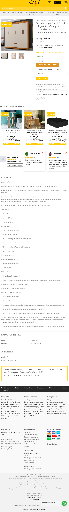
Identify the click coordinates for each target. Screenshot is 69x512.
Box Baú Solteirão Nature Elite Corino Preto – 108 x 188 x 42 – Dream (57, 132)
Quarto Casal (45, 20)
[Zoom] (3, 49)
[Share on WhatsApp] (37, 98)
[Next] (30, 35)
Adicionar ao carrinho (48, 65)
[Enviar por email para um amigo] (43, 98)
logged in (19, 375)
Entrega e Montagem (31, 437)
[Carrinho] (66, 2)
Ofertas (26, 446)
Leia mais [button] (51, 168)
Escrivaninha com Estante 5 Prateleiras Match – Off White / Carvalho (34, 132)
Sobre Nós (27, 432)
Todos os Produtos (30, 444)
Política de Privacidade (31, 439)
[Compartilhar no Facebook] (40, 98)
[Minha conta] (49, 2)
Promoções (56, 94)
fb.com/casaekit (34, 499)
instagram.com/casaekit (34, 497)
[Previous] (4, 35)
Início (37, 20)
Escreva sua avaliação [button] (16, 165)
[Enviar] (65, 8)
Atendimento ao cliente (31, 441)
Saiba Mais (4, 418)
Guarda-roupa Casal (58, 20)
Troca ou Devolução (30, 434)
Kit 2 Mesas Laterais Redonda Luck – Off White (11, 131)
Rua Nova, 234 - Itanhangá (9, 449)
